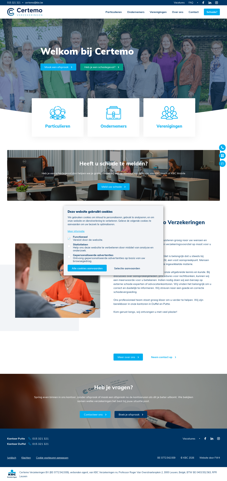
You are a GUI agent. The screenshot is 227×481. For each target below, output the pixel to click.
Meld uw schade (112, 186)
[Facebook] (203, 2)
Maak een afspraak (56, 67)
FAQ (191, 2)
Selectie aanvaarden (127, 268)
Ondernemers (135, 12)
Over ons (177, 12)
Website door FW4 (209, 457)
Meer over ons (126, 357)
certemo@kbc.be (34, 2)
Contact (194, 12)
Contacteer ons (93, 414)
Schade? (212, 12)
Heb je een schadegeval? (99, 67)
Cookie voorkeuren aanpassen (52, 457)
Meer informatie (76, 231)
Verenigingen (158, 12)
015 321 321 (13, 2)
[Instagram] (216, 2)
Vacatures (179, 2)
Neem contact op (161, 357)
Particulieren (114, 12)
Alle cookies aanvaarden (87, 268)
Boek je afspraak (129, 414)
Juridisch (11, 457)
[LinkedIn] (210, 2)
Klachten (26, 457)
